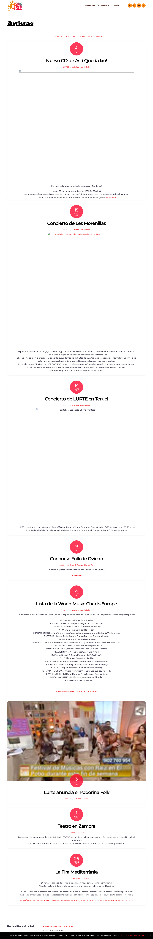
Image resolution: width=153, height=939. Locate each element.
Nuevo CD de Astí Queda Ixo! (76, 60)
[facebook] (130, 5)
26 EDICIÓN (89, 5)
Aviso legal (68, 926)
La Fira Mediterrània (76, 872)
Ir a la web (77, 575)
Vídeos (99, 36)
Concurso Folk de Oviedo (76, 558)
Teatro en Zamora (76, 826)
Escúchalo (111, 197)
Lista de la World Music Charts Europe (76, 604)
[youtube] (139, 5)
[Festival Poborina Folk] (15, 10)
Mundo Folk (86, 36)
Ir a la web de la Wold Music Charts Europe (76, 691)
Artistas (58, 36)
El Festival (103, 5)
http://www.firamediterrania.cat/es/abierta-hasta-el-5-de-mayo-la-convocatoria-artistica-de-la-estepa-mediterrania (76, 900)
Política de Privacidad (52, 926)
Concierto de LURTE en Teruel (76, 399)
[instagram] (134, 5)
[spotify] (143, 5)
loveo (66, 67)
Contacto (117, 5)
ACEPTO (124, 935)
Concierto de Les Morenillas (76, 223)
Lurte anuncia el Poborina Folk (76, 792)
